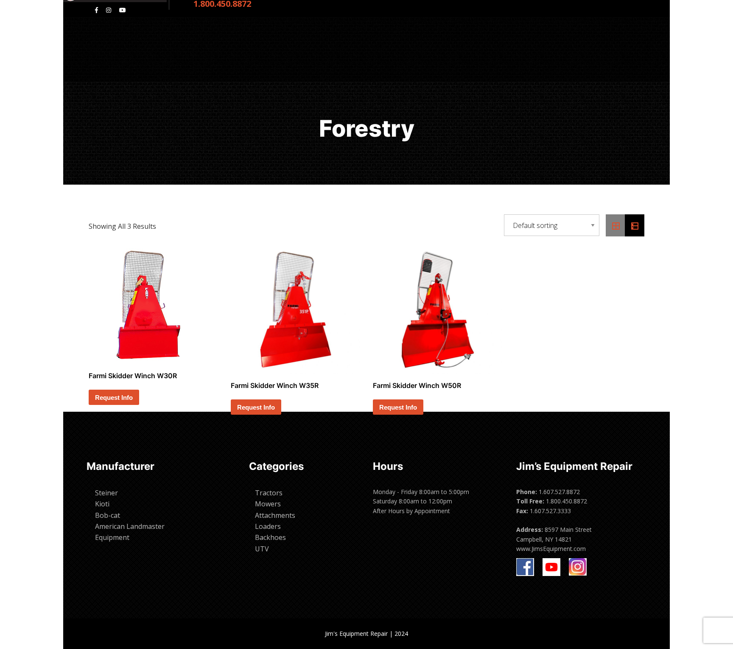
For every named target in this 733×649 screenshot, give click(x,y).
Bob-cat (107, 515)
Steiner (106, 492)
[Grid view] (615, 225)
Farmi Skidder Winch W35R (275, 385)
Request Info (114, 397)
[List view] (634, 225)
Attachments (275, 515)
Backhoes (270, 537)
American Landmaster (130, 526)
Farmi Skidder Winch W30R (133, 375)
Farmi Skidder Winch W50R (417, 385)
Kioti (102, 504)
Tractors (269, 492)
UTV (262, 548)
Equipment (112, 537)
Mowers (268, 504)
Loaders (268, 526)
